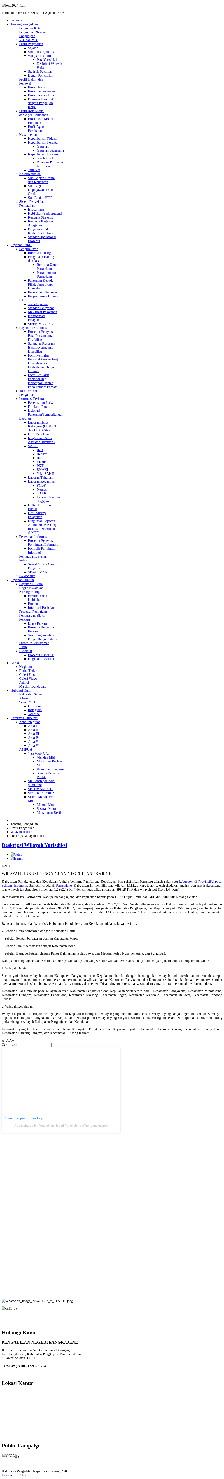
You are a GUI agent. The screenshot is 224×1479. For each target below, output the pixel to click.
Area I (32, 726)
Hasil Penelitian (39, 434)
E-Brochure (27, 576)
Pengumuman (28, 249)
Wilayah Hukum (39, 56)
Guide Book (45, 158)
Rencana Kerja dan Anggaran (41, 223)
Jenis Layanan (38, 304)
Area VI (33, 745)
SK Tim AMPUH (40, 789)
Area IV (33, 738)
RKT (40, 458)
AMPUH (25, 749)
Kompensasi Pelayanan (36, 318)
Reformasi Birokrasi (24, 718)
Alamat (24, 698)
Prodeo (33, 603)
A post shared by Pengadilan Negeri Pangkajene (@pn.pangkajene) (61, 1125)
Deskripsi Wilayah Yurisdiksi (34, 845)
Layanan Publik (21, 245)
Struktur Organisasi (41, 52)
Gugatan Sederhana (50, 150)
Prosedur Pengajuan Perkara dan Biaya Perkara (33, 615)
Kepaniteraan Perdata (43, 142)
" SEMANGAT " (40, 753)
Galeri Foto (27, 674)
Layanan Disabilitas (33, 328)
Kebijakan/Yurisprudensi (45, 213)
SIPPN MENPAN (40, 324)
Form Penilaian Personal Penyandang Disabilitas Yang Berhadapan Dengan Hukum (43, 363)
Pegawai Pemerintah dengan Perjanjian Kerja (42, 103)
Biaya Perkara (37, 623)
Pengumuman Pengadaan (46, 274)
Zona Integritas (29, 722)
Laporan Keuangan (41, 481)
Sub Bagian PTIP (40, 197)
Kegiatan (25, 667)
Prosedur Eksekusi (41, 655)
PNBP (41, 485)
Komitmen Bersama (50, 769)
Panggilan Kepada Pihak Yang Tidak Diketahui (40, 284)
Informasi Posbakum (42, 607)
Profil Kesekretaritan (42, 95)
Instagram (35, 710)
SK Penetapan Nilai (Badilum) (41, 783)
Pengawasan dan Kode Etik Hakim (40, 231)
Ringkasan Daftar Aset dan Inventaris (41, 440)
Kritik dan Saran (30, 694)
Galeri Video (28, 678)
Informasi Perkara (31, 399)
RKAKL (43, 469)
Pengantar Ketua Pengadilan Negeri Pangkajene (32, 32)
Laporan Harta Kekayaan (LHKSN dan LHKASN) (42, 426)
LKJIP (41, 462)
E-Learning (36, 209)
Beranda (16, 20)
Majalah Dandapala (32, 686)
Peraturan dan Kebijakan (37, 598)
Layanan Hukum (22, 580)
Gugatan (43, 146)
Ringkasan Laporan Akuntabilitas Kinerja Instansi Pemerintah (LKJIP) (43, 527)
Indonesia (20, 885)
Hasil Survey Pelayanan (37, 515)
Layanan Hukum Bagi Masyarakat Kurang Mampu (31, 588)
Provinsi (204, 881)
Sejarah (33, 48)
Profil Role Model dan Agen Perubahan (33, 113)
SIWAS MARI (38, 572)
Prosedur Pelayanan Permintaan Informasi (43, 542)
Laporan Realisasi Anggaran (49, 499)
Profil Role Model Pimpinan (40, 121)
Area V (33, 741)
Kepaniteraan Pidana (42, 138)
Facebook (35, 706)
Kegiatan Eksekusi (41, 659)
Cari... (6, 1045)
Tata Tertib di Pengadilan (28, 393)
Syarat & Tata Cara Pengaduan (41, 566)
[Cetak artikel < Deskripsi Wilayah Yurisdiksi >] (16, 854)
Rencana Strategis (40, 217)
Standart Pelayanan (41, 308)
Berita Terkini (28, 670)
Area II (33, 730)
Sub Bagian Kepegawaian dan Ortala (40, 190)
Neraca (42, 489)
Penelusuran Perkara (42, 402)
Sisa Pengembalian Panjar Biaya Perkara (42, 637)
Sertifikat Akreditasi (41, 793)
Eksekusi (25, 651)
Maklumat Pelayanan (42, 312)
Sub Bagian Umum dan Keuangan (41, 180)
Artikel (24, 682)
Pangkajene (64, 885)
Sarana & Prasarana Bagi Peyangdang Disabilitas (41, 347)
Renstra (42, 454)
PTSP (23, 300)
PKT (40, 466)
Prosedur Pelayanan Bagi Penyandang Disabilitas (41, 335)
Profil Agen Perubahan (36, 128)
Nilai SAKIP (46, 473)
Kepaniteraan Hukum (43, 154)
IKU (40, 450)
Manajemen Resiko (50, 812)
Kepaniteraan (28, 134)
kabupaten (186, 881)
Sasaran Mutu (46, 808)
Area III (33, 734)
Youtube (34, 714)
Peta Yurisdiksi (47, 60)
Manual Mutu (46, 805)
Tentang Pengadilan (24, 24)
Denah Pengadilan (40, 75)
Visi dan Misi (28, 40)
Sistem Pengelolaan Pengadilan (32, 203)
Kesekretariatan (30, 174)
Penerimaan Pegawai (42, 292)
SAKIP (33, 446)
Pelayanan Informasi (33, 536)
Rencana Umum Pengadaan (48, 266)
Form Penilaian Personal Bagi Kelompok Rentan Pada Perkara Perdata (42, 381)
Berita (14, 663)
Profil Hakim (37, 87)
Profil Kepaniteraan (41, 91)
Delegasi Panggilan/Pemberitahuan (45, 412)
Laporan (25, 418)
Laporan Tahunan (40, 477)
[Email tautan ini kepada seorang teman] (16, 858)
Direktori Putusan (40, 406)
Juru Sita (34, 170)
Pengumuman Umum (43, 296)
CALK (42, 493)
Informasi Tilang (39, 253)
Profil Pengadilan (31, 44)
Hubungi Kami (20, 690)
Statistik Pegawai (40, 71)
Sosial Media (28, 702)
